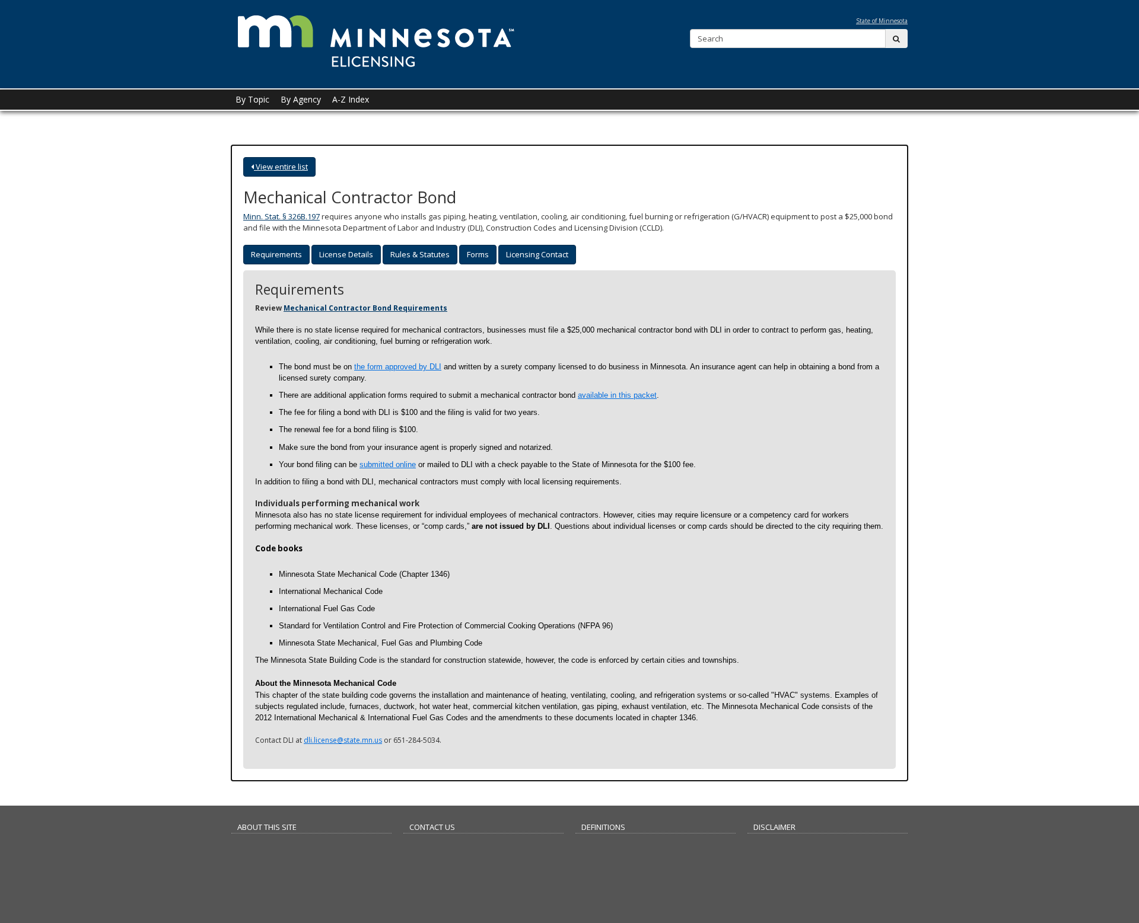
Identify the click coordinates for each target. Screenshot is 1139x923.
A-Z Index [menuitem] (350, 99)
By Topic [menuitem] (252, 99)
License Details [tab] (346, 254)
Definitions (603, 827)
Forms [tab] (478, 254)
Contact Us (432, 827)
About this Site (267, 827)
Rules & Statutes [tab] (420, 254)
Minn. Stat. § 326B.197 (281, 216)
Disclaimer (774, 827)
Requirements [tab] (276, 254)
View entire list (281, 166)
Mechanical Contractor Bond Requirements (365, 308)
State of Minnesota (882, 21)
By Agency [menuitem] (301, 99)
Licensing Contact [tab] (537, 254)
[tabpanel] (569, 513)
